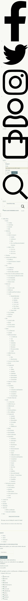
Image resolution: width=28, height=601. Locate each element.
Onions (12, 465)
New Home (16, 306)
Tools (9, 495)
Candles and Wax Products (14, 292)
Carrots (12, 450)
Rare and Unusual (15, 473)
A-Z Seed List (11, 401)
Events (4, 501)
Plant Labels (11, 491)
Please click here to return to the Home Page (11, 523)
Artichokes (13, 438)
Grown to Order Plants (13, 361)
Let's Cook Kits (11, 279)
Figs (12, 357)
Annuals (10, 332)
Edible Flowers (11, 353)
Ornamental (11, 365)
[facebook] (15, 41)
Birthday (16, 300)
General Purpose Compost (14, 261)
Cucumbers (13, 393)
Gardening (10, 224)
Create (9, 573)
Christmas (7, 231)
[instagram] (15, 96)
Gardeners (13, 239)
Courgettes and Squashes (17, 389)
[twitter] (15, 67)
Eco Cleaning (11, 312)
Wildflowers (14, 426)
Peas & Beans (14, 395)
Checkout (14, 172)
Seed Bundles (11, 432)
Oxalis (12, 351)
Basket (8, 172)
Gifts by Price (11, 247)
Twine (9, 497)
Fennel (12, 463)
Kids (9, 229)
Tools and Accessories (10, 483)
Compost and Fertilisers (11, 257)
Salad (9, 383)
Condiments (11, 267)
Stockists (5, 503)
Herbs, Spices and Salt (13, 271)
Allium (12, 340)
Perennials (13, 422)
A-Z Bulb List (14, 336)
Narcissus (13, 347)
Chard (12, 387)
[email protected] (4, 565)
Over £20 (13, 249)
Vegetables (10, 385)
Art (9, 285)
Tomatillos (13, 479)
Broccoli (13, 446)
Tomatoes (13, 481)
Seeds (6, 399)
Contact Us (5, 499)
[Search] (22, 206)
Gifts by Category (12, 235)
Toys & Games (11, 326)
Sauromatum (14, 377)
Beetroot (13, 442)
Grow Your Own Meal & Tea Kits (15, 275)
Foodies (12, 237)
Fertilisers (10, 259)
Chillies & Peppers (15, 454)
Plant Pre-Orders (12, 381)
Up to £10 (13, 251)
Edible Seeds (11, 406)
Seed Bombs (11, 430)
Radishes (13, 471)
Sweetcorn (13, 477)
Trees (12, 424)
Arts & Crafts (11, 288)
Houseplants (14, 375)
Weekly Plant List (12, 397)
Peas (12, 469)
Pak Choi (13, 467)
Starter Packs (11, 281)
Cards (9, 233)
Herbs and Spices (12, 410)
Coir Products (11, 487)
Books (6, 220)
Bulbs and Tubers (12, 334)
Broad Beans (14, 444)
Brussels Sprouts (15, 448)
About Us (5, 507)
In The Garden (11, 324)
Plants (6, 328)
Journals (10, 226)
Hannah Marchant (15, 296)
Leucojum (13, 345)
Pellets (9, 263)
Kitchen (10, 316)
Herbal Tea (10, 269)
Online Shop (5, 218)
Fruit (9, 355)
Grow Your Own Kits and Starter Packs (14, 273)
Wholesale (5, 505)
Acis (12, 338)
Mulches (10, 489)
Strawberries (14, 359)
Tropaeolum (14, 379)
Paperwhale (13, 310)
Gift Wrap (10, 314)
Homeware (7, 283)
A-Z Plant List (11, 330)
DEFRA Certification (10, 509)
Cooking (10, 222)
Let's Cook (16, 304)
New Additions (11, 412)
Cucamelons (14, 391)
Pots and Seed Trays (13, 493)
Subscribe (3, 557)
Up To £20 (13, 253)
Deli (6, 265)
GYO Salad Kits (11, 277)
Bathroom (10, 290)
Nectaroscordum (15, 349)
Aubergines (13, 440)
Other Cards (16, 308)
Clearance (7, 255)
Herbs (9, 363)
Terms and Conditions (10, 511)
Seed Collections (12, 434)
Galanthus (13, 342)
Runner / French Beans (16, 475)
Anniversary (16, 298)
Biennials (13, 418)
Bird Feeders (11, 485)
